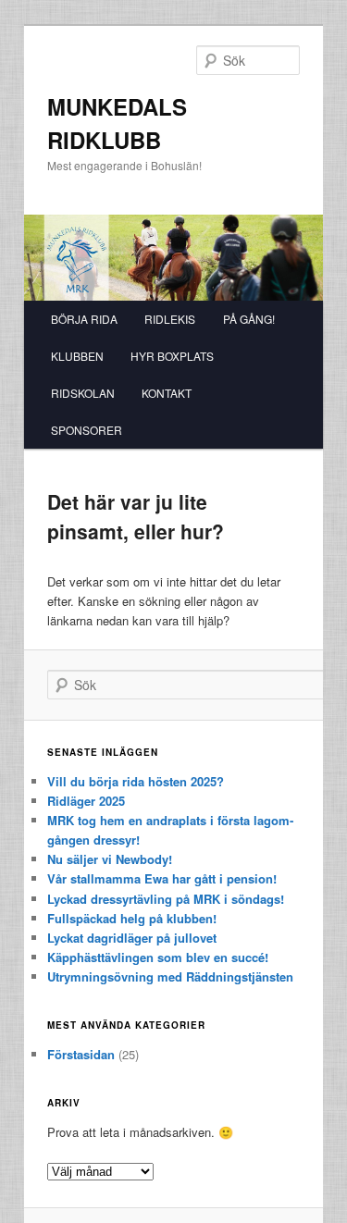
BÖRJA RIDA (84, 319)
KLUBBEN (77, 356)
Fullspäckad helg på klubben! (132, 918)
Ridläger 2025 (86, 800)
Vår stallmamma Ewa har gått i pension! (162, 878)
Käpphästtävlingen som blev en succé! (157, 957)
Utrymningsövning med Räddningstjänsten (170, 976)
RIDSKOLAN (83, 393)
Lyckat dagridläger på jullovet (132, 937)
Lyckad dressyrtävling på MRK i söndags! (165, 899)
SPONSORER (86, 430)
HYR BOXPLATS (172, 356)
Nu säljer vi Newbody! (109, 859)
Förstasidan (81, 1054)
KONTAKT (167, 393)
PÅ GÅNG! (249, 319)
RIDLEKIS (169, 319)
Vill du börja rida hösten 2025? (135, 781)
